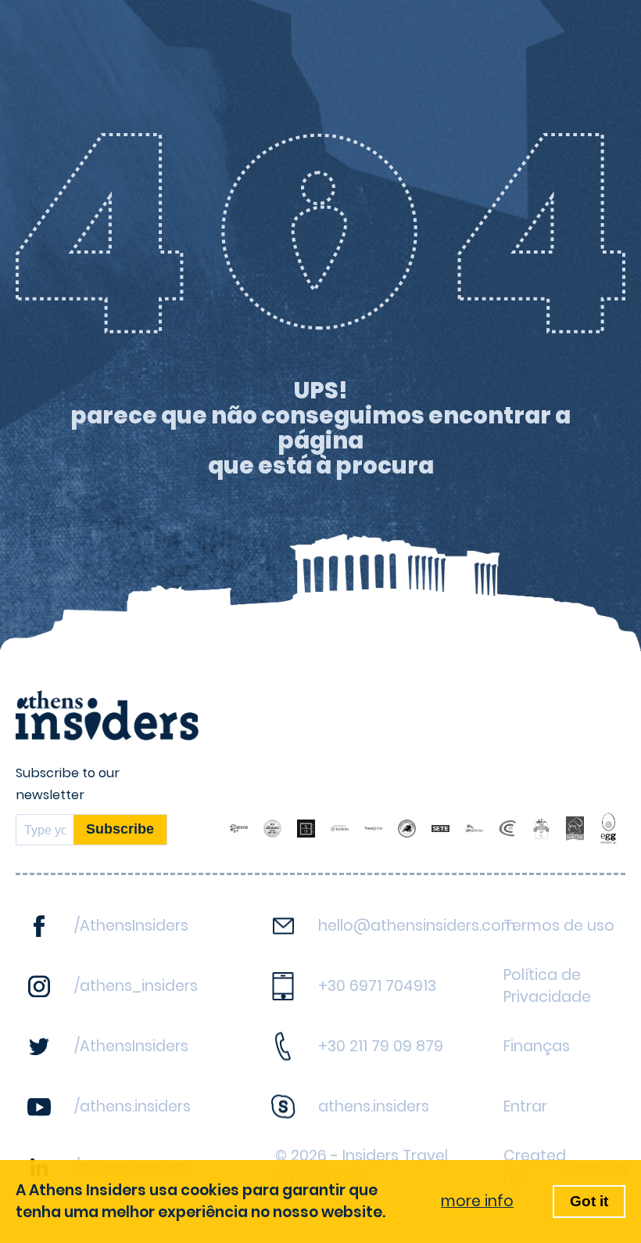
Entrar (525, 1106)
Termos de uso (558, 925)
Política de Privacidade (547, 985)
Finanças (536, 1046)
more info (477, 1201)
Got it (589, 1201)
